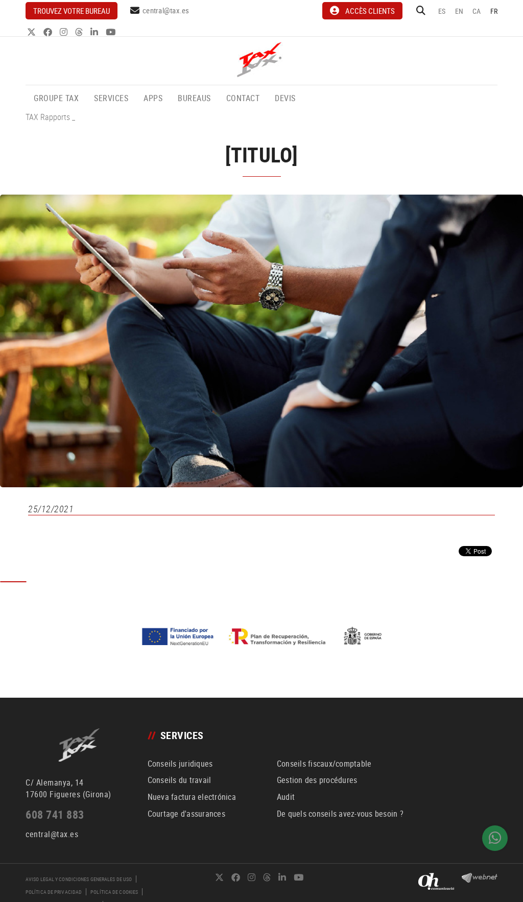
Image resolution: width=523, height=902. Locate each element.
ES (442, 11)
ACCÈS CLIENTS (370, 11)
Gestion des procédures (317, 780)
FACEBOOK (48, 32)
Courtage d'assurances (186, 813)
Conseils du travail (179, 780)
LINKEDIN (95, 32)
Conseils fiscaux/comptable (324, 763)
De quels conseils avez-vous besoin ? (340, 813)
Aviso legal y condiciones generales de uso (79, 879)
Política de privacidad (54, 891)
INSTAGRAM (64, 32)
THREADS (80, 32)
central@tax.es (165, 10)
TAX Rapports (48, 117)
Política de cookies (114, 891)
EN (459, 11)
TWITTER (32, 32)
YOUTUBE (111, 32)
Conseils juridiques (180, 763)
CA (476, 11)
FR (494, 11)
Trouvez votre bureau (71, 11)
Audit (286, 796)
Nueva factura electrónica (192, 796)
